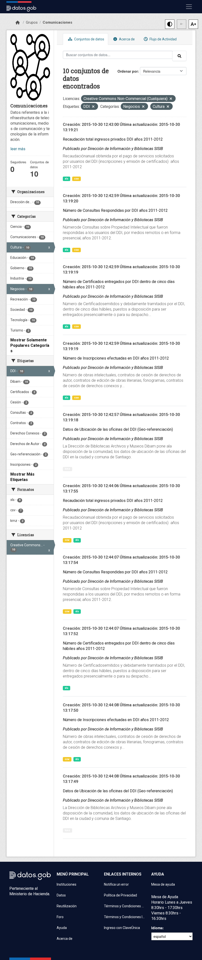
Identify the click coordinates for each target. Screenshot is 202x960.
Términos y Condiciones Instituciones (124, 917)
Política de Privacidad (120, 895)
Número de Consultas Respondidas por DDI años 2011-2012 (115, 210)
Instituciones (66, 884)
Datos (61, 895)
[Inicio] (17, 22)
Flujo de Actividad (163, 39)
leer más (17, 149)
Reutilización (67, 906)
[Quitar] (170, 99)
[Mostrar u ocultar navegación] (189, 6)
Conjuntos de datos (88, 39)
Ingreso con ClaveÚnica (122, 928)
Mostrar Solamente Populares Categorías (29, 345)
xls (66, 178)
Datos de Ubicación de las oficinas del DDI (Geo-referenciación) (118, 429)
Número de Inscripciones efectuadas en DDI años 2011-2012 (116, 358)
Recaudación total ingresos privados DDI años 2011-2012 (113, 139)
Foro (60, 917)
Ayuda (62, 928)
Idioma (157, 927)
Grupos (32, 22)
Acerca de (126, 39)
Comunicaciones (57, 22)
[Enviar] (179, 56)
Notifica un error (116, 884)
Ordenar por (128, 71)
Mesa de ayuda (163, 884)
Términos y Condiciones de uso (124, 906)
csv (76, 178)
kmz (67, 468)
